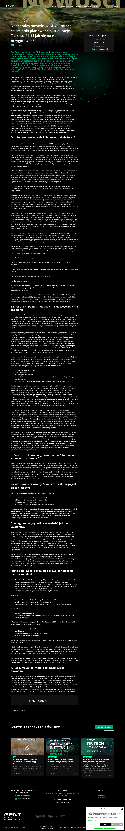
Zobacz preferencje (117, 824)
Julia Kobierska (17, 773)
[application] (47, 7)
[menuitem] (104, 2)
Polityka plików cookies (98, 828)
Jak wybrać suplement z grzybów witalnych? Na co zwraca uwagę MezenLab (25, 761)
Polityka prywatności (63, 827)
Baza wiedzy (98, 7)
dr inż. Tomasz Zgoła (39, 700)
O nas (44, 7)
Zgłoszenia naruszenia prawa (78, 827)
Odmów (105, 824)
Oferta (78, 7)
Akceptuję (93, 824)
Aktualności (54, 7)
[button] (122, 809)
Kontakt (115, 7)
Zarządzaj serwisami (92, 820)
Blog (24, 19)
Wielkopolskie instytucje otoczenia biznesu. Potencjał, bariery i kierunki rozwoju (61, 761)
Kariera (107, 7)
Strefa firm (87, 7)
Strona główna (17, 19)
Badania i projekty (67, 7)
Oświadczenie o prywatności (110, 828)
